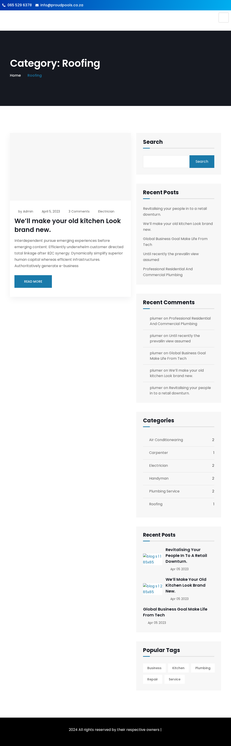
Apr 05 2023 (179, 569)
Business (154, 668)
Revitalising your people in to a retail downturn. (180, 390)
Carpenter (158, 452)
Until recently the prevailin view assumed (175, 338)
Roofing (155, 504)
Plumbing (202, 668)
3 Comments (79, 211)
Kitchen (178, 668)
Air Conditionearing (166, 439)
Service (174, 679)
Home (15, 75)
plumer (156, 318)
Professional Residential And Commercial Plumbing (180, 321)
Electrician (106, 211)
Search (153, 142)
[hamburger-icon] (224, 18)
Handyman (159, 478)
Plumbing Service (164, 491)
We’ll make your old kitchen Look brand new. (177, 373)
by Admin (25, 211)
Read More (33, 281)
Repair (152, 679)
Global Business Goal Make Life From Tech (178, 355)
